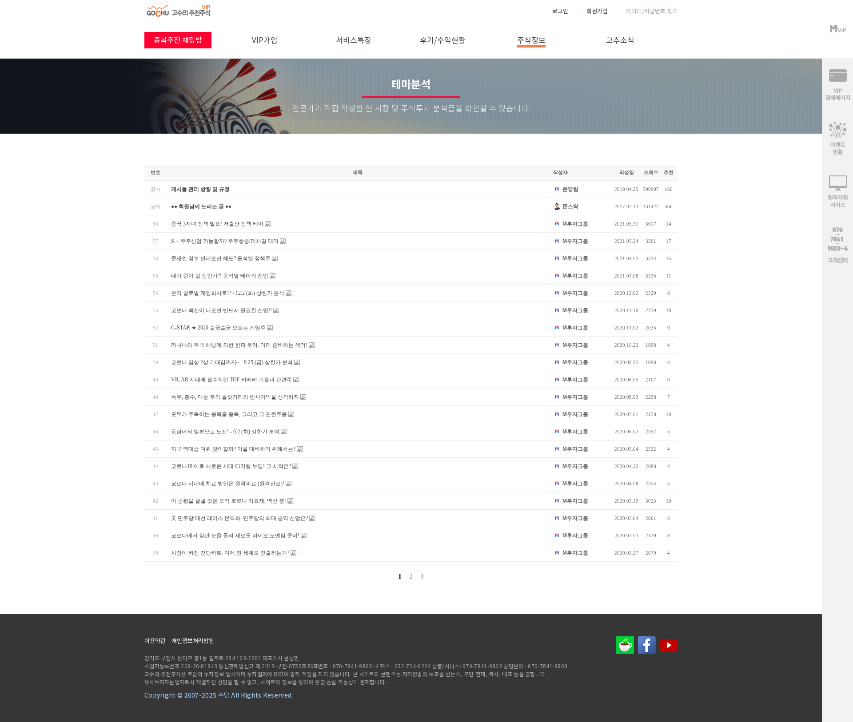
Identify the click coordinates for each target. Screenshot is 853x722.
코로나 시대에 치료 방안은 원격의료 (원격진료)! (227, 483)
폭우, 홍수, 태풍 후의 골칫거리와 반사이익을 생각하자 (235, 397)
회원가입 (597, 11)
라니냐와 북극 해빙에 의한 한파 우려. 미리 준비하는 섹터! (239, 345)
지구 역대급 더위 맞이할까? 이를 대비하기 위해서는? (233, 449)
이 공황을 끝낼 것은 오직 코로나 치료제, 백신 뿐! (228, 501)
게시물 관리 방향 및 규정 (200, 189)
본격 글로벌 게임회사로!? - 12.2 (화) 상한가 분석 (227, 293)
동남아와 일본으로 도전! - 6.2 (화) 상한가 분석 (225, 431)
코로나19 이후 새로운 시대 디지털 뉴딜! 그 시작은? (231, 466)
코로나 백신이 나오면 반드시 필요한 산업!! (221, 310)
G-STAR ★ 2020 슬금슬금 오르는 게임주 (218, 328)
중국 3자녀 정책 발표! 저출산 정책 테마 (217, 224)
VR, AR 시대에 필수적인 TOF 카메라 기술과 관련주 (231, 380)
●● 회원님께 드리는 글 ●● (201, 206)
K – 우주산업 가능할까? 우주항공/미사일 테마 (225, 241)
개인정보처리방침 (192, 640)
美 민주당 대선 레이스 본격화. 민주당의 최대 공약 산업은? (239, 518)
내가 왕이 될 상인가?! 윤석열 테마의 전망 (219, 276)
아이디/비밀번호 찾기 (652, 11)
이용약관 (155, 640)
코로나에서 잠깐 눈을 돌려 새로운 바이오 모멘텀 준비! (235, 535)
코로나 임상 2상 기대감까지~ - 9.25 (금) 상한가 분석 (232, 362)
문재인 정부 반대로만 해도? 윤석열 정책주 (221, 258)
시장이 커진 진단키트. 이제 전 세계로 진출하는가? (230, 553)
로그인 (560, 11)
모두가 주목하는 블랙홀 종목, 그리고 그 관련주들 (229, 414)
